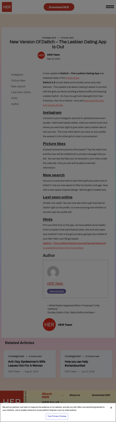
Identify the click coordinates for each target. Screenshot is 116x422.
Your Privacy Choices (57, 416)
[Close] (111, 407)
